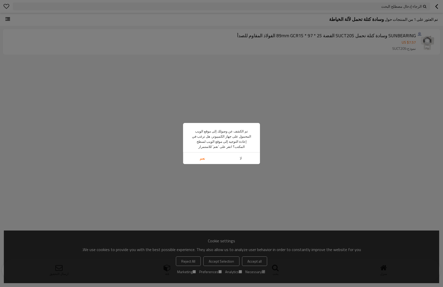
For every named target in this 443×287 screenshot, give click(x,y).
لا (241, 158)
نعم (202, 158)
